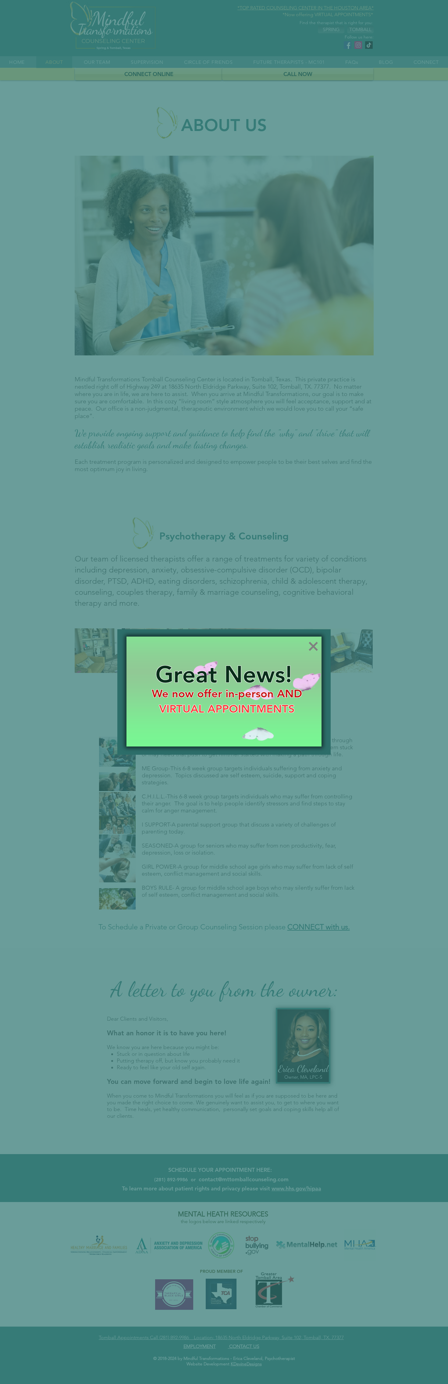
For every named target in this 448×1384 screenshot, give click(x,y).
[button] (313, 646)
